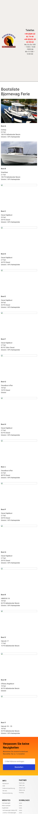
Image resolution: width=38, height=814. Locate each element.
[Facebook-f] (30, 27)
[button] (22, 37)
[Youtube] (32, 27)
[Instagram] (27, 27)
